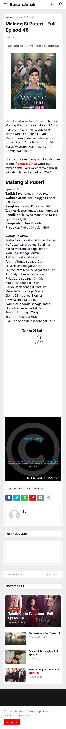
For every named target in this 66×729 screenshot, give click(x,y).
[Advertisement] (33, 383)
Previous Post (15, 574)
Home (8, 17)
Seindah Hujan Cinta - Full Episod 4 (44, 671)
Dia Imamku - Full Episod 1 (44, 633)
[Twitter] (16, 498)
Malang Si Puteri (24, 17)
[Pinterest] (32, 498)
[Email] (40, 498)
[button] (5, 4)
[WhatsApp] (24, 498)
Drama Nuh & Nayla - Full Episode (43, 653)
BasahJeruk (23, 4)
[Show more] (48, 498)
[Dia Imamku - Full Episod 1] (15, 638)
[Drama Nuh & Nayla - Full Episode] (15, 657)
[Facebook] (8, 498)
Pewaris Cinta (26, 163)
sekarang (38, 488)
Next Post (53, 574)
